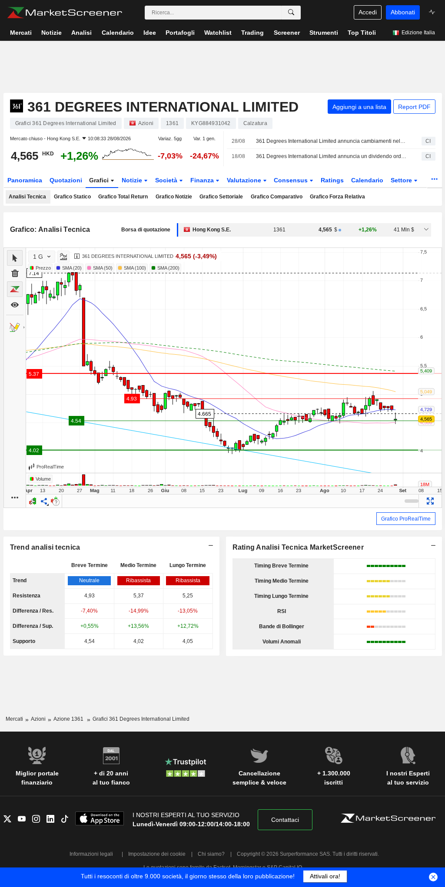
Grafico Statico (72, 197)
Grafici (99, 180)
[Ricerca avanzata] (291, 13)
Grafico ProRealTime (406, 519)
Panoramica (24, 180)
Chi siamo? (211, 854)
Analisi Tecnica (27, 197)
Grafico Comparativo (276, 197)
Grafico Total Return (123, 197)
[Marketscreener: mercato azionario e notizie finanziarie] (64, 12)
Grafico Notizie (174, 197)
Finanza (203, 180)
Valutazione (245, 180)
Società (167, 180)
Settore (402, 180)
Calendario (367, 180)
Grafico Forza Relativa (337, 197)
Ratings (332, 180)
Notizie (133, 180)
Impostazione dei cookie (157, 854)
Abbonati (403, 12)
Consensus (291, 180)
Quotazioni (66, 180)
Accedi (368, 12)
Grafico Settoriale (221, 197)
